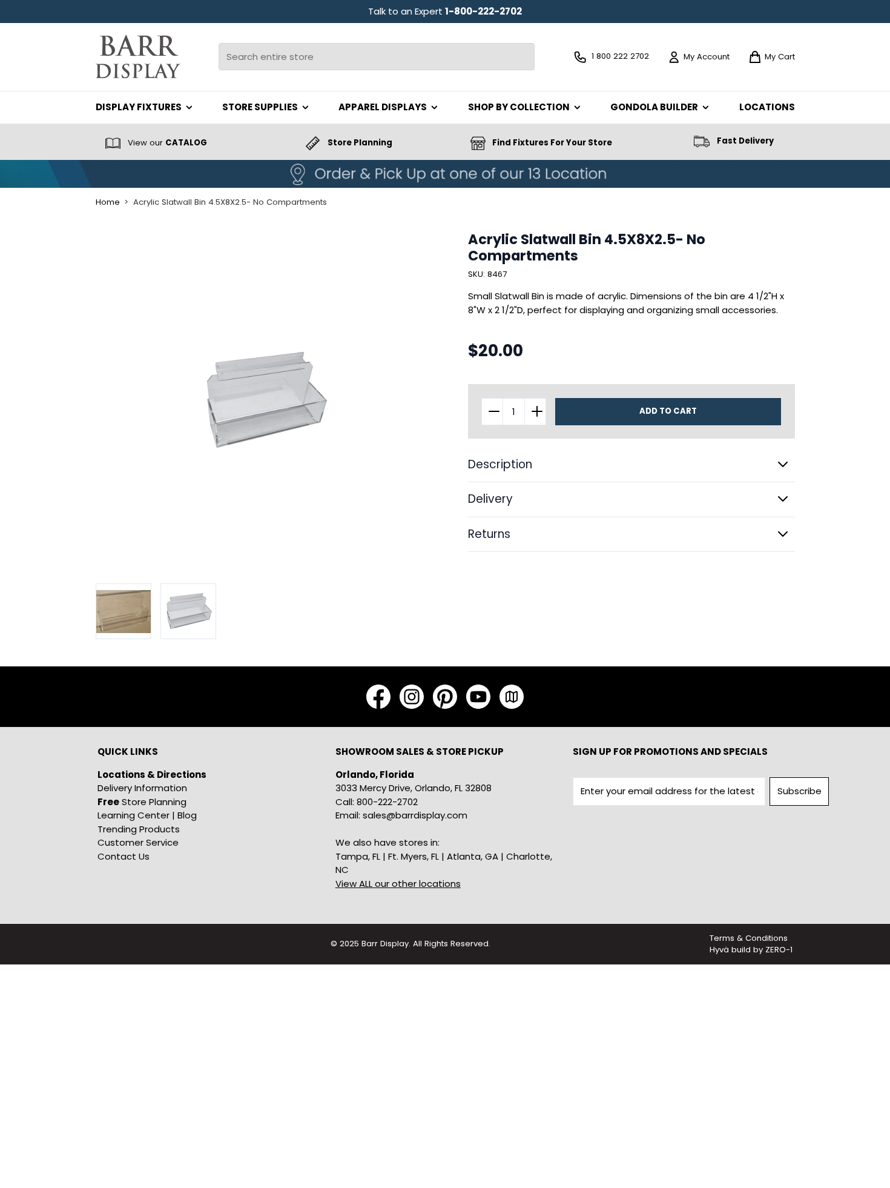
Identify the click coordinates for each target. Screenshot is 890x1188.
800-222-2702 (387, 801)
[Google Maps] (511, 697)
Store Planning (141, 801)
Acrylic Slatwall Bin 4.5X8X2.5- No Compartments (230, 202)
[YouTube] (478, 697)
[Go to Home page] (138, 56)
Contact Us (123, 856)
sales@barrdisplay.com (415, 815)
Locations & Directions (151, 774)
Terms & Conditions (749, 938)
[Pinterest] (445, 697)
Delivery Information (142, 787)
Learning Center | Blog (147, 815)
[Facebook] (378, 697)
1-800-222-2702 (483, 11)
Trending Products (138, 829)
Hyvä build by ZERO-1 (751, 949)
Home (108, 202)
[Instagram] (412, 697)
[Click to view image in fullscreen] (265, 400)
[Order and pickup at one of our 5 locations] (445, 174)
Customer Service (138, 842)
